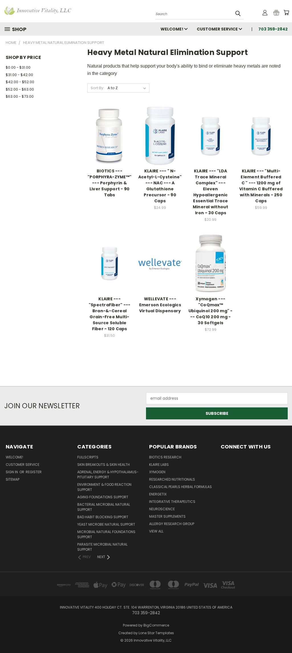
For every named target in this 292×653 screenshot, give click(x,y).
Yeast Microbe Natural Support (106, 524)
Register (34, 472)
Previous (283, 635)
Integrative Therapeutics (172, 501)
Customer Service (218, 29)
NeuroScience (162, 509)
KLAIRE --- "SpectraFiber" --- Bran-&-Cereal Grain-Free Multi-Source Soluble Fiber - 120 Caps (110, 314)
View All (156, 531)
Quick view (109, 129)
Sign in (12, 472)
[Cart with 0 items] (286, 12)
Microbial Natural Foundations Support (106, 534)
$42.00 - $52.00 (20, 82)
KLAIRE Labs (159, 464)
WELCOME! (172, 29)
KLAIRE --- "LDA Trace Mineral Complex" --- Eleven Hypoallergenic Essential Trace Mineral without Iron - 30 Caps (210, 192)
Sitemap (12, 479)
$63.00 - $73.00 (20, 96)
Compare (107, 140)
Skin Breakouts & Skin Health (103, 464)
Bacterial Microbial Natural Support (103, 507)
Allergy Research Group (171, 523)
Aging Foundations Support (102, 497)
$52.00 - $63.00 (20, 89)
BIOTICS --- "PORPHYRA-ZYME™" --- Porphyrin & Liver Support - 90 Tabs (109, 183)
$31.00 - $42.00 (19, 74)
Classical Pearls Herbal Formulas (180, 486)
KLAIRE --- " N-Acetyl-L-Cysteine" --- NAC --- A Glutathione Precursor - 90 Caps (160, 186)
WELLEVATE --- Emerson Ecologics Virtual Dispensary (160, 305)
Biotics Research (165, 457)
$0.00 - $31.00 (18, 67)
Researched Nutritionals (172, 479)
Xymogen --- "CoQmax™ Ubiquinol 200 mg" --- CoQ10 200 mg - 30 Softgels (210, 311)
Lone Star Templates (156, 632)
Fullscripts (87, 457)
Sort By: (97, 88)
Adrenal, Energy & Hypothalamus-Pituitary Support (108, 474)
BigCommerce (156, 625)
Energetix (158, 494)
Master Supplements (167, 516)
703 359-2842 (273, 29)
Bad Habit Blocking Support (102, 517)
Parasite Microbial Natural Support (102, 547)
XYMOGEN (157, 472)
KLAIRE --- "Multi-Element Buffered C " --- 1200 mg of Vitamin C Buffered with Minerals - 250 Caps (261, 186)
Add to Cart (160, 145)
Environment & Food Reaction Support (104, 487)
